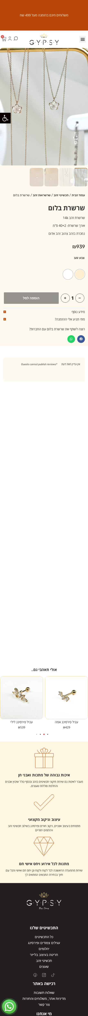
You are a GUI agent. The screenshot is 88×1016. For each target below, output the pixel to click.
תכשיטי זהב (61, 195)
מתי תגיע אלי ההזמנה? (70, 319)
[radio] (80, 274)
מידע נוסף (78, 312)
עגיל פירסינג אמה (66, 722)
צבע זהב (79, 257)
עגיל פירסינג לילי (21, 722)
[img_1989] (44, 106)
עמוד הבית (78, 195)
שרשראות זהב (42, 195)
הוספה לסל (31, 298)
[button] (5, 118)
